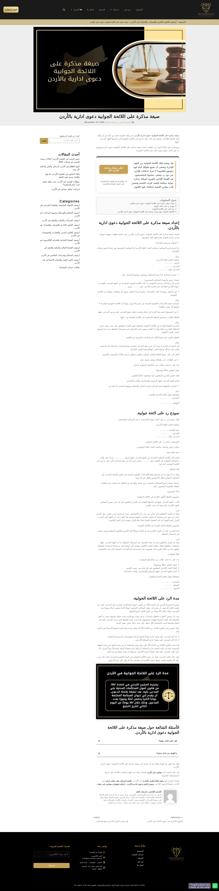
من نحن (127, 9)
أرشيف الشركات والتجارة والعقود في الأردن (61, 220)
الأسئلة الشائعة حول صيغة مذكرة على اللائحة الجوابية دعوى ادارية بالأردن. (145, 212)
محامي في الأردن (154, 772)
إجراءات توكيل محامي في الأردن (66, 189)
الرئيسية (139, 9)
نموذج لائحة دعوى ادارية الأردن (140, 784)
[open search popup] (64, 10)
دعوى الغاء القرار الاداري (153, 781)
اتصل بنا (90, 9)
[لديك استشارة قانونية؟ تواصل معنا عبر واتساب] (215, 885)
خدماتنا (116, 9)
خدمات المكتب (137, 854)
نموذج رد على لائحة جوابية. (163, 206)
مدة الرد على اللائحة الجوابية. (163, 209)
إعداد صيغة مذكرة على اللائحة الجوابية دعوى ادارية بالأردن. (151, 203)
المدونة (102, 9)
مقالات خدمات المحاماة (69, 267)
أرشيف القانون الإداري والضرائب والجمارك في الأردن (153, 22)
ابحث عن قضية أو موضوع (70, 136)
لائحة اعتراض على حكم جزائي (118, 781)
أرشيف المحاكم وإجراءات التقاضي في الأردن (60, 255)
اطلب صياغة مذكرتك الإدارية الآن (113, 169)
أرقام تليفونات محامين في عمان (110, 784)
